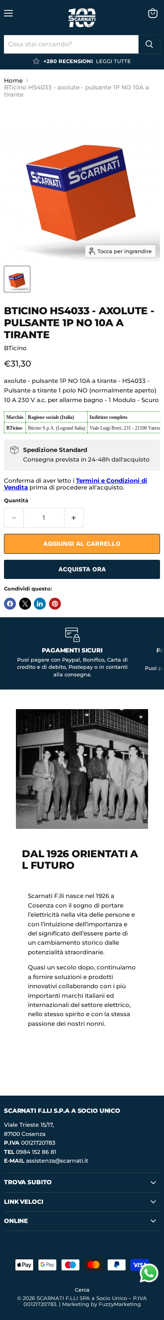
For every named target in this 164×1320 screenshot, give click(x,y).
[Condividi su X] (25, 604)
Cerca (82, 1289)
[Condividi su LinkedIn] (40, 604)
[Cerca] (149, 44)
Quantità (16, 500)
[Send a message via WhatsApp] (149, 1273)
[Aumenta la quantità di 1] (74, 518)
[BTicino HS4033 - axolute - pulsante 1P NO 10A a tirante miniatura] (17, 279)
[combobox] (71, 44)
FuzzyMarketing (120, 1304)
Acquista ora (82, 569)
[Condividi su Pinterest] (55, 604)
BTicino (15, 348)
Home (13, 80)
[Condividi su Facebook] (10, 604)
